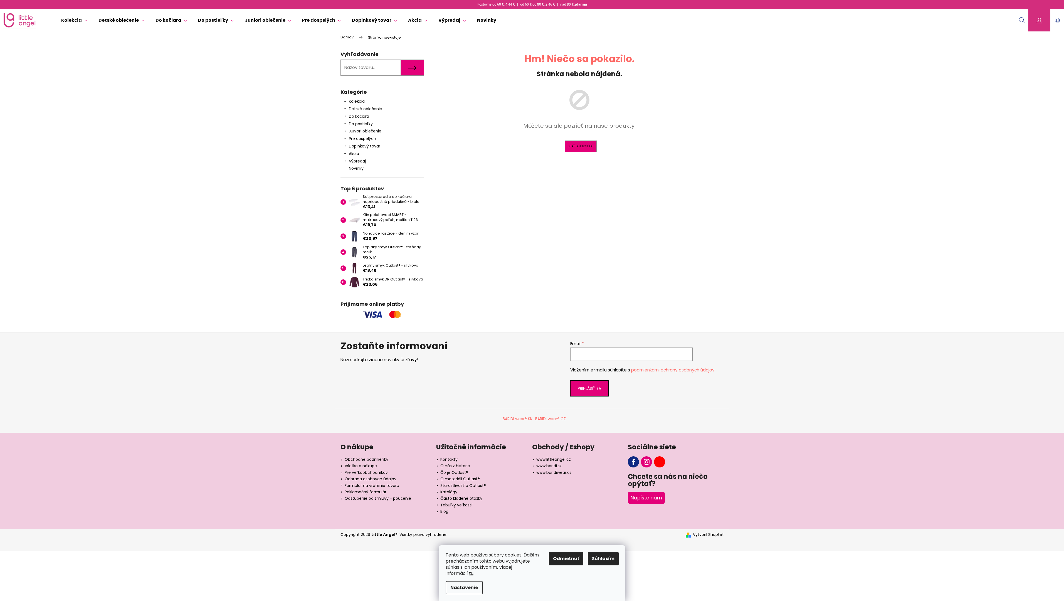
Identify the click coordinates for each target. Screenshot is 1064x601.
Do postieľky (361, 124)
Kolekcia (357, 101)
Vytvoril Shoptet (708, 534)
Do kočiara (359, 116)
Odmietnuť (566, 558)
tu (471, 573)
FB (633, 461)
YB (659, 461)
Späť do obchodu (581, 146)
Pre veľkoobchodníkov (366, 472)
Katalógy (448, 492)
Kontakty (449, 459)
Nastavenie (464, 587)
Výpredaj (357, 161)
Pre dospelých (362, 138)
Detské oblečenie (365, 109)
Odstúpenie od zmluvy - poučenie (378, 498)
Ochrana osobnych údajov (370, 479)
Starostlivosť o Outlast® (463, 485)
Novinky (356, 168)
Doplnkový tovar (364, 146)
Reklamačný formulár (365, 492)
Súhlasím (603, 558)
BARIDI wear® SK (517, 419)
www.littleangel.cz (553, 459)
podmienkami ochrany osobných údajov (673, 370)
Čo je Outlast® (454, 472)
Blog (444, 511)
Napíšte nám (646, 497)
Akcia (354, 153)
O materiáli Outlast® (460, 479)
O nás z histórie (455, 466)
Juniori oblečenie (365, 131)
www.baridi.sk (549, 466)
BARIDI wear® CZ (550, 419)
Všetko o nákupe (361, 466)
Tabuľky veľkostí (456, 505)
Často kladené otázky (461, 498)
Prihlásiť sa (589, 388)
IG (646, 461)
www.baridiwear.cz (554, 472)
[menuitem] (74, 20)
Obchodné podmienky (366, 459)
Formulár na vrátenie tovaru (372, 485)
